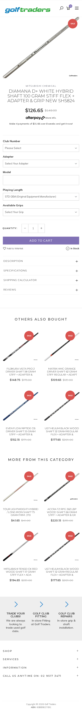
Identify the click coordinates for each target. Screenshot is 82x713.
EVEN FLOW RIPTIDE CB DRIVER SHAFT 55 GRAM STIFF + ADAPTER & (20, 431)
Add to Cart (41, 240)
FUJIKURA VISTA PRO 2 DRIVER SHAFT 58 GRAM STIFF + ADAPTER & (21, 371)
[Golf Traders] (28, 8)
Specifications (15, 270)
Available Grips (13, 205)
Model (7, 172)
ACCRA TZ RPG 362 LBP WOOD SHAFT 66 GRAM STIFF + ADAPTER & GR (62, 511)
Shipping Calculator (20, 280)
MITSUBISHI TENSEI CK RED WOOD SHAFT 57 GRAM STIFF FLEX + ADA (21, 571)
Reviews (9, 289)
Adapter (8, 156)
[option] (41, 47)
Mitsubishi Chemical (41, 85)
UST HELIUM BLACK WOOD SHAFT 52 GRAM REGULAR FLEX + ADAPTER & (62, 431)
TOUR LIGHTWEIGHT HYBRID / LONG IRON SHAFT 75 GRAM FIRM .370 (20, 511)
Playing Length (13, 190)
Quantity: (9, 228)
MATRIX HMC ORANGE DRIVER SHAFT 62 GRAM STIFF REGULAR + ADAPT (62, 371)
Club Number (11, 141)
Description (13, 260)
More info (50, 117)
